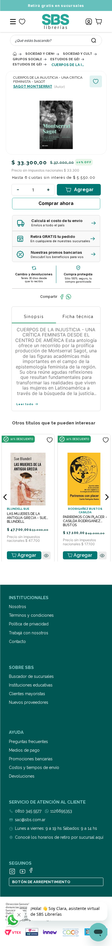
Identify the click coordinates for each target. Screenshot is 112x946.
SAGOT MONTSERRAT (32, 86)
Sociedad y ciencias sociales (39, 54)
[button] (56, 223)
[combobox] (56, 40)
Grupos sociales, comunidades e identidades (27, 59)
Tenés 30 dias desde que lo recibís (34, 280)
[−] (18, 189)
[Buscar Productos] (93, 40)
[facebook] (61, 297)
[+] (48, 189)
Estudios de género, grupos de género (64, 59)
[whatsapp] (68, 297)
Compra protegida (78, 274)
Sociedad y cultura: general (77, 54)
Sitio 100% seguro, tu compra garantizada (78, 280)
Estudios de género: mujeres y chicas (27, 64)
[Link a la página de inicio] (14, 54)
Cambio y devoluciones (34, 274)
